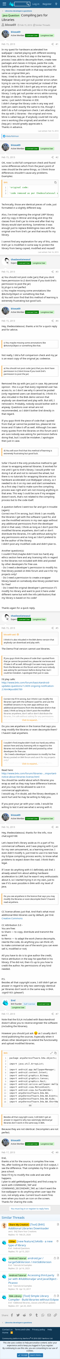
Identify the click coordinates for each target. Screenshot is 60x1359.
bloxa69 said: (10, 634)
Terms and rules (22, 1329)
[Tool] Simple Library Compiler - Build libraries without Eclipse (33, 1298)
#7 (57, 1013)
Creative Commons (12, 918)
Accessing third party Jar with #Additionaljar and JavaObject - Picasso (33, 1279)
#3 (57, 271)
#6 (57, 827)
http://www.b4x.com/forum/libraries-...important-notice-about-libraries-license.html (29, 775)
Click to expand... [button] (30, 720)
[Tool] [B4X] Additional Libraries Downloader (28, 1226)
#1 (57, 44)
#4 (57, 320)
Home (5, 1332)
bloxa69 (10, 25)
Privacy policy (38, 1329)
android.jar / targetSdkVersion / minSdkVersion (30, 1260)
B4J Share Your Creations (25, 1231)
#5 (57, 628)
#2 (57, 157)
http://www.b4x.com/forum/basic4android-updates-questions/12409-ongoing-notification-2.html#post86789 (28, 686)
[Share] (52, 44)
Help (50, 1329)
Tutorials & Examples (22, 1265)
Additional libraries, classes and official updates (34, 1302)
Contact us (7, 1329)
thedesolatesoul (20, 259)
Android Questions (21, 1248)
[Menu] (4, 4)
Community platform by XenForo (27, 1338)
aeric (10, 1231)
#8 (57, 1152)
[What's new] (56, 4)
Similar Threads (43, 25)
